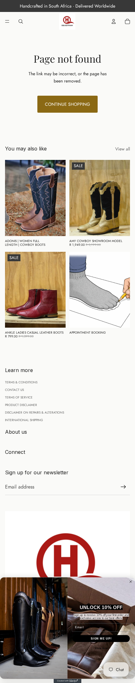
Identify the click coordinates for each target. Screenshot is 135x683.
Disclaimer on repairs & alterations (34, 412)
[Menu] (7, 21)
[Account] (114, 21)
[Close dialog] (130, 581)
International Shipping (24, 420)
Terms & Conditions (21, 382)
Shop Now (101, 648)
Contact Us (14, 389)
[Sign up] (123, 487)
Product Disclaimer (21, 405)
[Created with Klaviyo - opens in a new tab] (67, 681)
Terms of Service (19, 397)
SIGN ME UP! (101, 638)
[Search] (21, 21)
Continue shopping (67, 104)
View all (122, 149)
